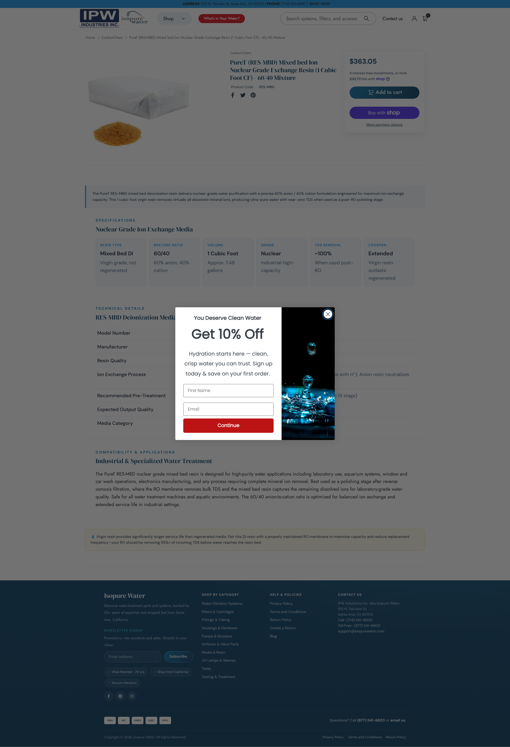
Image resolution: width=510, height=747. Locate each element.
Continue (228, 425)
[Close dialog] (328, 314)
